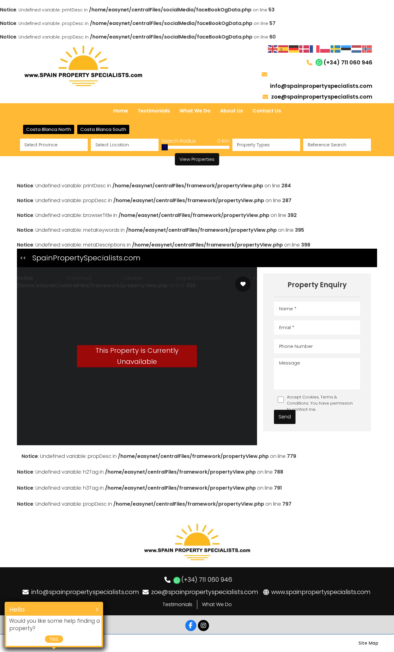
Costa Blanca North (48, 129)
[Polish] (325, 48)
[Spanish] (283, 48)
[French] (315, 48)
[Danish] (304, 48)
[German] (294, 48)
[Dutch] (357, 48)
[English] (273, 48)
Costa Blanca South (103, 129)
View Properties (197, 159)
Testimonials (177, 604)
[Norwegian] (367, 48)
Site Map (368, 643)
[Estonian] (346, 48)
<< (23, 258)
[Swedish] (336, 48)
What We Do (217, 604)
